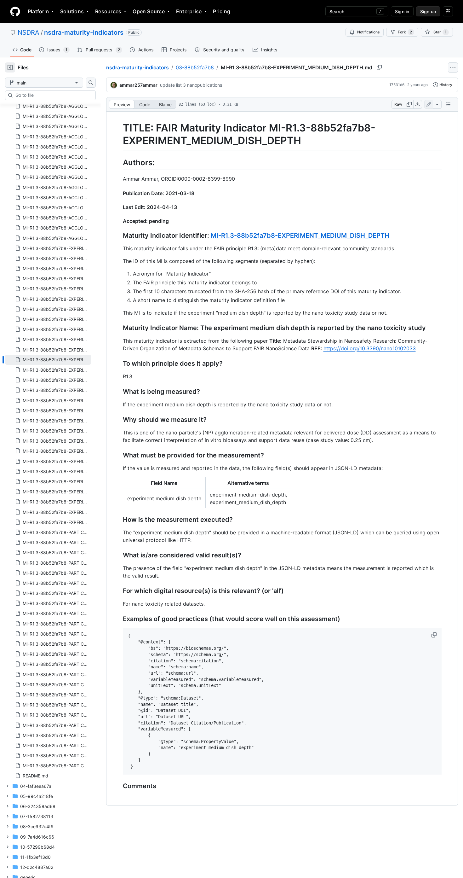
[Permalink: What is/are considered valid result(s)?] (118, 555)
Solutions (72, 11)
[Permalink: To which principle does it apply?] (118, 363)
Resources (108, 11)
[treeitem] (48, 360)
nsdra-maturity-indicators (83, 32)
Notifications (368, 32)
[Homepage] (15, 11)
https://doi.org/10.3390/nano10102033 (369, 348)
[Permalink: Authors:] (118, 162)
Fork (405, 32)
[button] (434, 635)
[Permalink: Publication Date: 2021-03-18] (118, 193)
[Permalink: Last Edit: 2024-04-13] (118, 207)
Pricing (221, 11)
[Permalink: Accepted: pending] (118, 221)
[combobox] (52, 95)
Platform (38, 11)
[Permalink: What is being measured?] (118, 391)
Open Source (149, 11)
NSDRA (28, 32)
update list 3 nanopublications (191, 85)
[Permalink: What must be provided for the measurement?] (118, 455)
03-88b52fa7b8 (195, 67)
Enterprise (189, 11)
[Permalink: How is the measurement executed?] (118, 519)
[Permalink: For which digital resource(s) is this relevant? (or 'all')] (118, 590)
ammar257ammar (138, 85)
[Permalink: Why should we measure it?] (118, 419)
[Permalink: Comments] (118, 786)
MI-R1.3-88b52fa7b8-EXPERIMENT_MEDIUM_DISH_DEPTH (300, 235)
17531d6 (396, 84)
